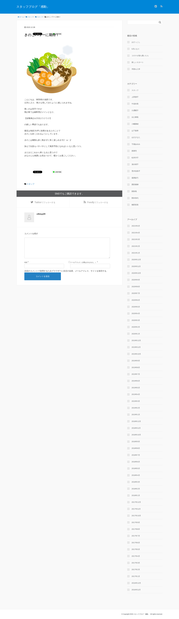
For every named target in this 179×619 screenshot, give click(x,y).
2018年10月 (136, 435)
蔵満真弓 (135, 178)
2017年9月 (136, 522)
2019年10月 (136, 354)
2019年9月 (136, 361)
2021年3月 (136, 239)
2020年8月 (136, 287)
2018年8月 (136, 448)
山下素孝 (135, 131)
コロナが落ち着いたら (140, 56)
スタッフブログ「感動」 (32, 6)
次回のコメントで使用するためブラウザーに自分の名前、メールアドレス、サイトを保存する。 (66, 271)
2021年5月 (136, 226)
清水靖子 (135, 164)
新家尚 (134, 151)
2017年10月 (136, 516)
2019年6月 (136, 381)
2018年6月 (136, 462)
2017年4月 (136, 556)
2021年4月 (136, 233)
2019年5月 (136, 388)
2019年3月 (136, 401)
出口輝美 (135, 117)
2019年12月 (136, 340)
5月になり (135, 49)
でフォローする (44, 202)
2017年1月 (136, 576)
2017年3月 (136, 563)
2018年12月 (136, 421)
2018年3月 (136, 482)
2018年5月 (136, 468)
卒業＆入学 (136, 69)
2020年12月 (136, 260)
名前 (25, 262)
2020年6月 (136, 300)
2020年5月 (136, 307)
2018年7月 (136, 455)
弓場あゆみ (136, 144)
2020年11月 (136, 266)
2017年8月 (136, 529)
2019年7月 (136, 374)
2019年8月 (136, 367)
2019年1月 (136, 415)
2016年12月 (136, 583)
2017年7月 (136, 536)
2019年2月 (136, 408)
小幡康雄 (135, 124)
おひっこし (136, 42)
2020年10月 (136, 273)
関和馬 (134, 191)
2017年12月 (136, 502)
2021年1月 (136, 253)
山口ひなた (136, 137)
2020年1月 (136, 334)
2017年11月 (136, 509)
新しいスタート (138, 62)
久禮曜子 (135, 110)
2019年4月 (136, 394)
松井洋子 (135, 158)
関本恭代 (135, 198)
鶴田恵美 (135, 205)
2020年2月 (136, 327)
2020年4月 (136, 313)
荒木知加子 (136, 171)
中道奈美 (135, 104)
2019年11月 (136, 347)
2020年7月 (136, 293)
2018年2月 (136, 489)
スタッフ (30, 184)
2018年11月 (136, 428)
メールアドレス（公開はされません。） (83, 262)
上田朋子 (135, 97)
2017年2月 (136, 569)
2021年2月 (136, 246)
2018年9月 (136, 442)
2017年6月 (136, 543)
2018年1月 (136, 495)
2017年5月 (136, 549)
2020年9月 (136, 280)
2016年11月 (136, 590)
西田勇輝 (135, 184)
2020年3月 (136, 320)
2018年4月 (136, 475)
